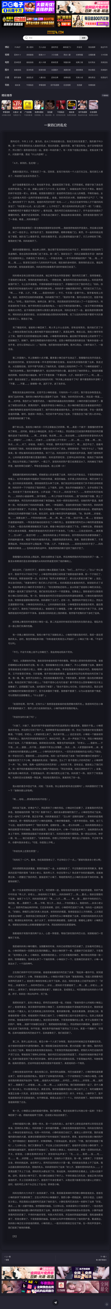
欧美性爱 (54, 62)
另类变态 (104, 62)
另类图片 (104, 70)
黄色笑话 (91, 77)
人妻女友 (42, 77)
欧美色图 (42, 70)
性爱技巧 (104, 77)
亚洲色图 (29, 70)
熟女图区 (91, 70)
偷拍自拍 (29, 62)
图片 (7, 69)
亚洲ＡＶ (17, 55)
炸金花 (79, 47)
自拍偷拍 (29, 55)
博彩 (7, 47)
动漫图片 (54, 70)
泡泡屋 (79, 85)
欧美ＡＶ (42, 55)
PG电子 (17, 47)
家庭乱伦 (29, 77)
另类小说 (79, 77)
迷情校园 (67, 77)
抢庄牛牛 (104, 47)
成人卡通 (42, 62)
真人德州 (29, 47)
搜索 (83, 38)
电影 (7, 62)
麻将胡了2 (67, 47)
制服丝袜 (67, 62)
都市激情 (17, 77)
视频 (7, 54)
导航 (7, 85)
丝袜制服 (79, 55)
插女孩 (17, 85)
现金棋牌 (91, 47)
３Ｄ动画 (54, 55)
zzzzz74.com (55, 32)
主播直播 (91, 55)
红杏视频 (67, 85)
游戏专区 (54, 47)
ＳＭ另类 (104, 55)
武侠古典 (54, 77)
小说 (7, 77)
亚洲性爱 (17, 62)
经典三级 (79, 62)
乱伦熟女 (91, 62)
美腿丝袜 (67, 70)
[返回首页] (106, 1304)
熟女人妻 (67, 55)
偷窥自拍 (17, 70)
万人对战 (42, 47)
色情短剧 (91, 85)
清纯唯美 (79, 70)
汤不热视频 (54, 85)
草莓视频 (42, 85)
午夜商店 (29, 85)
